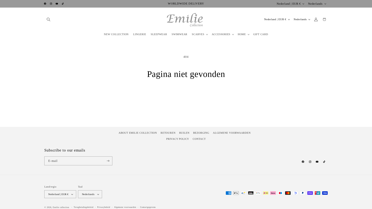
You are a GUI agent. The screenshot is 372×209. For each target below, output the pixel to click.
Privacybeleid (103, 207)
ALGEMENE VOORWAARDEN (232, 132)
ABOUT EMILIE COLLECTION (138, 132)
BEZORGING (201, 132)
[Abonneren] (108, 160)
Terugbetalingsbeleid (83, 207)
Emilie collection (61, 207)
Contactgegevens (148, 207)
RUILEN (184, 132)
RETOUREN (168, 132)
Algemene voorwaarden (125, 207)
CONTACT (199, 138)
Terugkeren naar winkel (186, 93)
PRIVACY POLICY (177, 138)
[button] (48, 19)
